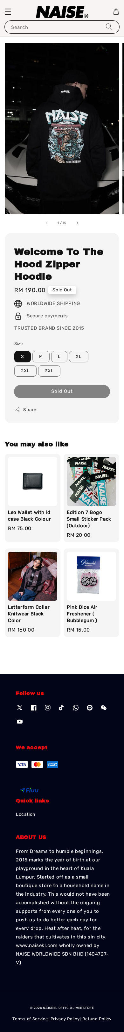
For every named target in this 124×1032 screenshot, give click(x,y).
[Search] (109, 27)
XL (79, 356)
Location (25, 814)
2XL (25, 370)
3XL (49, 370)
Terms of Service (30, 1018)
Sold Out (62, 391)
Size (18, 343)
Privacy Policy (65, 1018)
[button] (8, 12)
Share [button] (30, 409)
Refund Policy (97, 1018)
